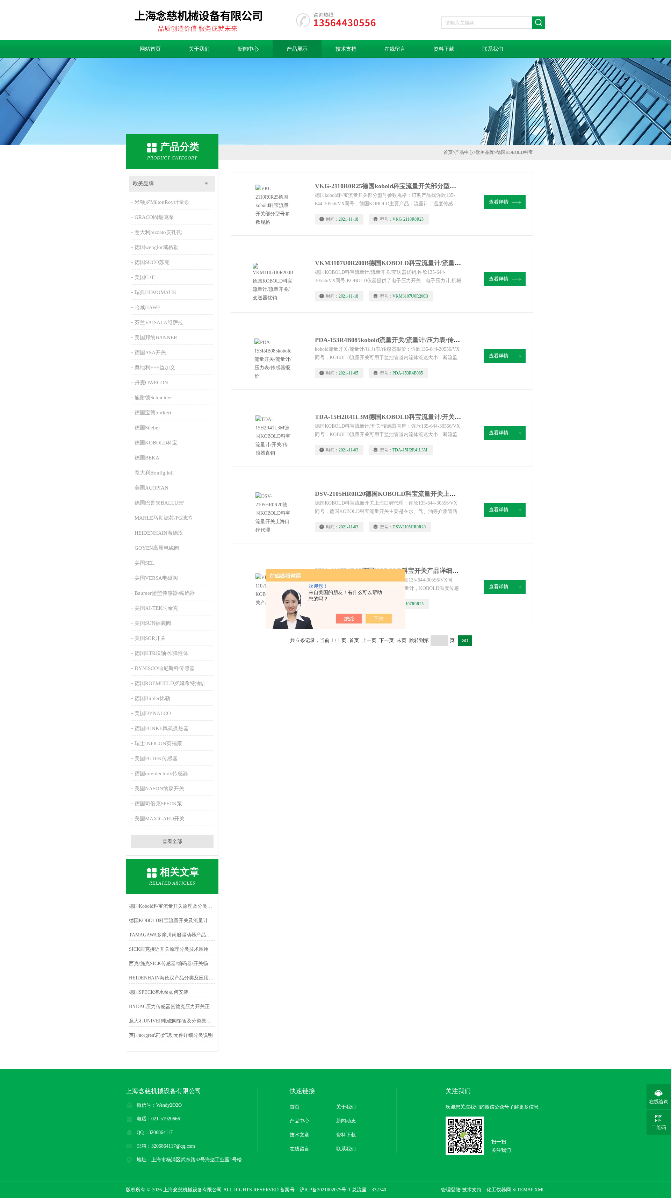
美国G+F (144, 277)
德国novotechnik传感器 (161, 773)
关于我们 (199, 49)
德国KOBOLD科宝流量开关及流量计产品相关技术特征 (172, 920)
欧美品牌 (143, 183)
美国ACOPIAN (151, 488)
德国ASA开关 (150, 352)
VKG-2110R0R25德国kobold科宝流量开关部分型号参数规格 (398, 186)
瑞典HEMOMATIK (156, 292)
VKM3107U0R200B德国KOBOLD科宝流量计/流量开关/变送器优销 (407, 262)
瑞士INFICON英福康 (158, 743)
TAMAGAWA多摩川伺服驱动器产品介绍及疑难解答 (172, 934)
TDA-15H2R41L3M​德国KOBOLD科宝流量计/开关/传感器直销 (401, 416)
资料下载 (443, 49)
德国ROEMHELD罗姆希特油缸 (170, 683)
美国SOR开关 (150, 638)
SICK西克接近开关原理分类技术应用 (169, 949)
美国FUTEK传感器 (156, 758)
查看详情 (498, 202)
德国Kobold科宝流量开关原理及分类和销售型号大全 (172, 906)
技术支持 (346, 49)
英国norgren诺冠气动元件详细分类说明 (171, 1035)
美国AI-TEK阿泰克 (156, 608)
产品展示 (297, 49)
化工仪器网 (498, 1189)
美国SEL (144, 563)
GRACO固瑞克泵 (154, 217)
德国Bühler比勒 (152, 698)
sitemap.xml (528, 1189)
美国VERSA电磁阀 (156, 578)
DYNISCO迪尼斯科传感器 (165, 668)
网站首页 (150, 49)
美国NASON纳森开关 (159, 788)
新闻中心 (248, 49)
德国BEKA (147, 458)
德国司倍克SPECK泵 (158, 803)
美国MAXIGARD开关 (160, 818)
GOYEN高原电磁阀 (157, 548)
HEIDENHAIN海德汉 (159, 533)
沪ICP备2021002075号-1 (325, 1189)
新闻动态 (346, 1121)
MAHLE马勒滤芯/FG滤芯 (164, 518)
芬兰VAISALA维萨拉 (159, 322)
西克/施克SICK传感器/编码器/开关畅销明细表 (172, 963)
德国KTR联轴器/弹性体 (161, 653)
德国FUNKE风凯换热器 (162, 728)
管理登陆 (451, 1189)
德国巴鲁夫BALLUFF (159, 503)
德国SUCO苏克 (152, 262)
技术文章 (299, 1135)
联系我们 (492, 49)
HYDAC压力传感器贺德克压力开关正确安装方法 (172, 1006)
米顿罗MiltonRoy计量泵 (162, 202)
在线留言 (394, 49)
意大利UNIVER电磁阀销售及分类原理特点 (172, 1021)
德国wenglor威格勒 (157, 247)
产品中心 (464, 152)
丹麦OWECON (151, 382)
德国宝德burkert (153, 412)
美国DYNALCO (153, 713)
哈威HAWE (147, 307)
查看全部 (172, 841)
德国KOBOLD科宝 (156, 442)
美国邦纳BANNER (156, 337)
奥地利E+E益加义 (155, 367)
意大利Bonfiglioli (154, 473)
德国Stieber (147, 427)
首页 (448, 152)
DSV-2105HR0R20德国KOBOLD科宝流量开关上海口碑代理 (398, 493)
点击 (206, 184)
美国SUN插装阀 (153, 623)
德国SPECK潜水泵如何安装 (158, 992)
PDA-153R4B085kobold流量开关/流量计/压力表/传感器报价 (397, 339)
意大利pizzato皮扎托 (158, 232)
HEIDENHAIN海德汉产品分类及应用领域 (172, 977)
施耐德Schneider (153, 397)
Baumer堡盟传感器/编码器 (165, 593)
